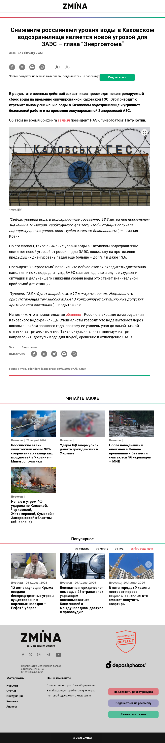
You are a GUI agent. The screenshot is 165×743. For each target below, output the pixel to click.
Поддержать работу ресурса (133, 692)
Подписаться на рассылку (134, 703)
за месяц (102, 548)
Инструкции (14, 696)
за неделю (82, 548)
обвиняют (74, 314)
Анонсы (11, 706)
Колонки (12, 701)
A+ (58, 67)
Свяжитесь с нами (133, 714)
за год (119, 548)
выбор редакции (142, 548)
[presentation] (16, 564)
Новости (12, 685)
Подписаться (117, 77)
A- (67, 67)
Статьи (11, 691)
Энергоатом (29, 347)
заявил (64, 120)
